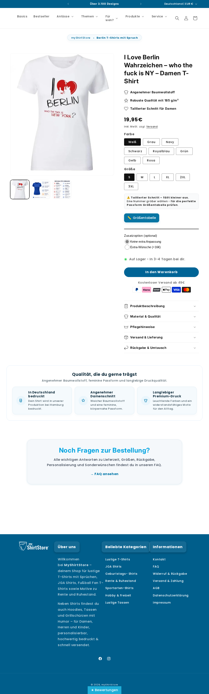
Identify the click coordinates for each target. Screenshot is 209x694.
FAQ (156, 566)
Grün (184, 151)
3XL (131, 186)
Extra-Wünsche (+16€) (145, 247)
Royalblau (161, 151)
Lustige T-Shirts (117, 559)
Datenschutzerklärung (171, 595)
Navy (170, 142)
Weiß (132, 142)
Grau (151, 142)
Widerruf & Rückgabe (170, 574)
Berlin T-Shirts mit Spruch (117, 37)
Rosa (151, 160)
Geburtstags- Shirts (121, 574)
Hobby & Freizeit (118, 595)
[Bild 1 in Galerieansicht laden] (19, 189)
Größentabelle (144, 218)
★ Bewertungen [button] (104, 690)
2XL (183, 177)
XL (167, 177)
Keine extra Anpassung (145, 241)
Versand (152, 126)
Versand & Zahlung (168, 581)
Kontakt (159, 559)
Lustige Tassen (117, 602)
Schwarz (135, 151)
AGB (156, 588)
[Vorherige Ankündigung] (68, 4)
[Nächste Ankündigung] (140, 4)
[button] (64, 16)
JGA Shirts (113, 566)
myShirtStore (80, 37)
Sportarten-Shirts (119, 588)
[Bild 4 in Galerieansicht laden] (62, 189)
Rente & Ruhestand (120, 581)
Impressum (162, 602)
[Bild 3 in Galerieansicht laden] (41, 189)
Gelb (132, 160)
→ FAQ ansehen (104, 474)
